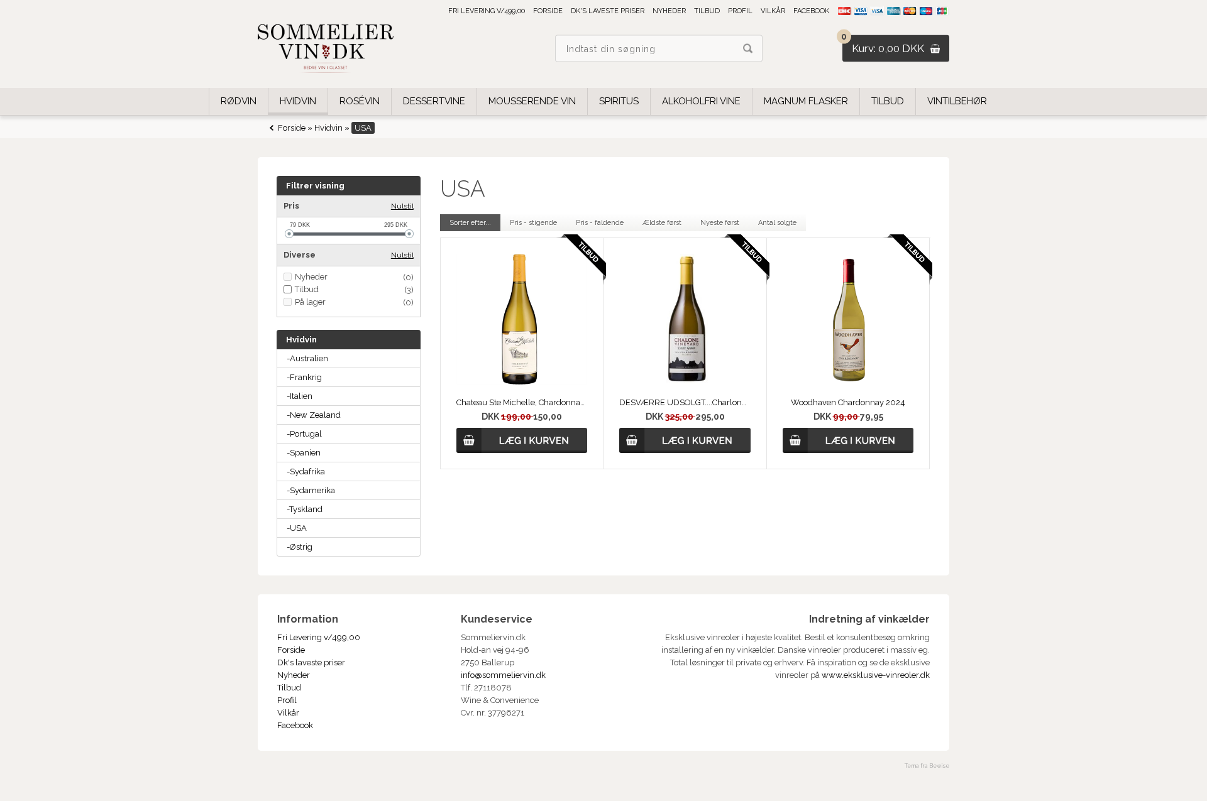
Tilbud (707, 11)
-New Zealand (314, 415)
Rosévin (359, 101)
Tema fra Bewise (927, 766)
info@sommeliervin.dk (503, 675)
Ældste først (661, 223)
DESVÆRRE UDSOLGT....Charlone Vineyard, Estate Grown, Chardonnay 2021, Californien (684, 402)
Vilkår (773, 11)
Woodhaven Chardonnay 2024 (848, 402)
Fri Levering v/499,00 (486, 11)
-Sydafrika (306, 471)
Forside (548, 11)
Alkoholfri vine (701, 101)
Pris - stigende (533, 223)
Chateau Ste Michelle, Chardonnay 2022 (521, 402)
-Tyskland (304, 509)
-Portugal (304, 434)
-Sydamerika (311, 490)
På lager (310, 302)
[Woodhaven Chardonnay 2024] (848, 381)
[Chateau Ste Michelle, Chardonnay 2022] (521, 381)
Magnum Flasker (806, 101)
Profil (740, 11)
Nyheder (669, 11)
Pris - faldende (600, 223)
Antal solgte (777, 223)
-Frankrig (304, 377)
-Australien (307, 358)
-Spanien (304, 452)
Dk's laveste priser (607, 11)
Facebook (811, 11)
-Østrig (299, 547)
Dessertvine (434, 101)
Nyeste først (719, 223)
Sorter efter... (470, 223)
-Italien (299, 396)
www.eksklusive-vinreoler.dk (876, 675)
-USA (297, 528)
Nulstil (402, 206)
